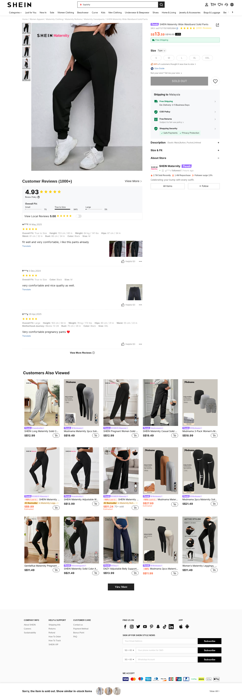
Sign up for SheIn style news (139, 635)
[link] (213, 4)
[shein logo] (19, 4)
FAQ (75, 636)
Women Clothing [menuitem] (65, 12)
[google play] (187, 628)
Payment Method (80, 629)
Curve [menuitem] (95, 12)
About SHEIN (30, 625)
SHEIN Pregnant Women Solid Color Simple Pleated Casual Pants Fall (121, 431)
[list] (149, 626)
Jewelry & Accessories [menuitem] (189, 12)
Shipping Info (54, 625)
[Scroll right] (232, 12)
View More (121, 586)
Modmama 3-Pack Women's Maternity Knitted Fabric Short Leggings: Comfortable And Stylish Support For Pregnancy (200, 431)
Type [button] (160, 50)
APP (181, 620)
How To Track (55, 640)
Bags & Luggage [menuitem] (212, 12)
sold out (179, 81)
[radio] (156, 58)
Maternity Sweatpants (94, 19)
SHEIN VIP (53, 644)
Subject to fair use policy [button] (171, 122)
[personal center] (207, 5)
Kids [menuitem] (103, 12)
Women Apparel (37, 19)
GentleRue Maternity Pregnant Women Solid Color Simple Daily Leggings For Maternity (42, 565)
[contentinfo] (172, 679)
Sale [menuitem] (52, 12)
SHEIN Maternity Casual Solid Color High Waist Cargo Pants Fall (160, 431)
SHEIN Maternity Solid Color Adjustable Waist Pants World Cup (81, 568)
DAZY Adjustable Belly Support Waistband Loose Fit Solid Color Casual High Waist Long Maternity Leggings (121, 568)
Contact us (78, 625)
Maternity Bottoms (73, 19)
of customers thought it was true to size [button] (174, 64)
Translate (26, 246)
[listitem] (42, 411)
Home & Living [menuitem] (169, 12)
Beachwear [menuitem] (83, 12)
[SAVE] (215, 81)
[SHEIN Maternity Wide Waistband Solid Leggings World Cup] (42, 470)
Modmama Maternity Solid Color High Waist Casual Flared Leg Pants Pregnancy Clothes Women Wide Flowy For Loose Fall (160, 499)
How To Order (55, 636)
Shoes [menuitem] (156, 12)
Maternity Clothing (54, 19)
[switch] (79, 216)
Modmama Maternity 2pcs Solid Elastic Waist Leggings (81, 431)
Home (25, 19)
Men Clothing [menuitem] (115, 12)
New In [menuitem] (43, 12)
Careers (27, 629)
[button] (226, 5)
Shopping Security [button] (168, 128)
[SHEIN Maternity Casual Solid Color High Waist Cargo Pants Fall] (160, 402)
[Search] (161, 4)
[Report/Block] (140, 261)
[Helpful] (123, 261)
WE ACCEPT (128, 673)
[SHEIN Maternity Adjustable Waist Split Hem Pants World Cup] (81, 470)
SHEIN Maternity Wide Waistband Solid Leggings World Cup (42, 499)
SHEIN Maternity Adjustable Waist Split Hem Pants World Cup (81, 499)
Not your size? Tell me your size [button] (165, 73)
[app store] (181, 628)
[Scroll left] (228, 12)
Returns (52, 629)
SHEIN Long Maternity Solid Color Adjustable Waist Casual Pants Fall (42, 431)
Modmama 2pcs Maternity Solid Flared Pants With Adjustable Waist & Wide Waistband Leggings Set (200, 499)
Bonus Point (78, 633)
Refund (52, 633)
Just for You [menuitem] (30, 12)
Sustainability (30, 633)
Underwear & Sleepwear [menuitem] (137, 12)
